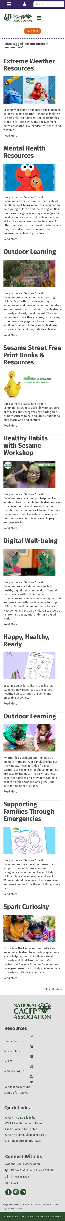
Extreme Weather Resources (29, 64)
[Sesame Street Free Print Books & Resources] (29, 383)
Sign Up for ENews (16, 1092)
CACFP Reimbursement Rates (23, 1123)
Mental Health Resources (24, 152)
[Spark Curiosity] (29, 928)
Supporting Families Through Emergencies (28, 811)
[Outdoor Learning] (29, 273)
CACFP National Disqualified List (25, 1134)
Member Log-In (14, 1071)
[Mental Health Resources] (29, 177)
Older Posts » (53, 989)
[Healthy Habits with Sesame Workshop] (29, 474)
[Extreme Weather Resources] (29, 89)
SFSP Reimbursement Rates (23, 1140)
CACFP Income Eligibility (20, 1117)
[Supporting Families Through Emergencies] (29, 840)
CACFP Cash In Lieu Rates (21, 1129)
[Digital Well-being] (29, 562)
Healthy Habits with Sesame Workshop (25, 445)
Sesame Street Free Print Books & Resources (32, 355)
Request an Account (17, 1087)
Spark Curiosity (26, 907)
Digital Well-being (30, 541)
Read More (10, 135)
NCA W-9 (9, 1061)
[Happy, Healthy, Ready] (29, 665)
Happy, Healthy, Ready (26, 640)
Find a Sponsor (13, 1041)
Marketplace (12, 1051)
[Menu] (9, 4)
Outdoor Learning (29, 252)
